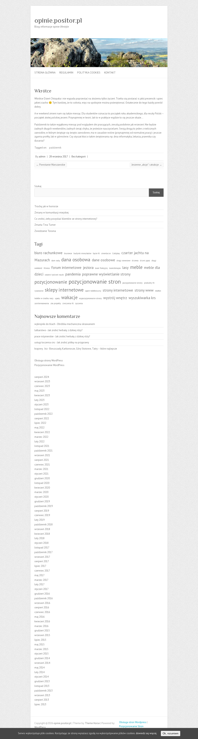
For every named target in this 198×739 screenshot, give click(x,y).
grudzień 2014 (42, 658)
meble (136, 267)
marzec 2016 (41, 626)
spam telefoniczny (93, 290)
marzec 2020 (41, 492)
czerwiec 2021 (42, 464)
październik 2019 (43, 506)
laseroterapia (115, 268)
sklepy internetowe (64, 290)
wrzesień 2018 (42, 529)
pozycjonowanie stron (95, 281)
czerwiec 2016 (42, 612)
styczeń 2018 (41, 543)
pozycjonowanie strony (132, 282)
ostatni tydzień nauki (54, 274)
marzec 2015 (41, 649)
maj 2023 (39, 390)
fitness (47, 268)
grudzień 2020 (42, 478)
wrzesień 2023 (42, 381)
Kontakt (110, 72)
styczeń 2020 (41, 496)
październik (55, 147)
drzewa (135, 260)
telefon (158, 290)
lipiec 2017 (40, 566)
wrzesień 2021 (42, 455)
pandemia (73, 274)
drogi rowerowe (123, 260)
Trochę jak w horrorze (46, 206)
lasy (125, 267)
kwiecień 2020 (42, 487)
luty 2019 (39, 519)
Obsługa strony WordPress (48, 360)
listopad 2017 (41, 547)
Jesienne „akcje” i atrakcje (146, 164)
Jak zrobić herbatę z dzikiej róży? (65, 330)
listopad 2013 (41, 686)
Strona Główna (44, 72)
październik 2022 (43, 413)
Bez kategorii (79, 156)
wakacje (69, 297)
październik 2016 (43, 598)
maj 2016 (39, 616)
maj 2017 (39, 575)
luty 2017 (39, 584)
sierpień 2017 (41, 561)
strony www (144, 290)
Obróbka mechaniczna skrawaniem (76, 324)
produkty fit (149, 282)
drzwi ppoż (145, 260)
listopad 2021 (41, 446)
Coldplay (116, 253)
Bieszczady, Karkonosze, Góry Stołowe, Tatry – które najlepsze (83, 348)
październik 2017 (43, 552)
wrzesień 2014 (42, 663)
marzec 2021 (41, 469)
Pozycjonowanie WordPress (49, 365)
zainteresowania (41, 303)
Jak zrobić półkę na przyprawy (73, 342)
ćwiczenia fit (68, 303)
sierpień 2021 (41, 460)
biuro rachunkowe (48, 252)
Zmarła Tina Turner (45, 224)
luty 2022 (39, 441)
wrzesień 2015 (42, 635)
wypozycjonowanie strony (90, 298)
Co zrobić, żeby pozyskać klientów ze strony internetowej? (65, 218)
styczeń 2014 (41, 676)
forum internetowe (66, 267)
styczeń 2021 (41, 473)
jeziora (88, 267)
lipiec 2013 (40, 704)
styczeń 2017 (41, 589)
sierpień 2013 (41, 699)
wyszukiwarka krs (142, 297)
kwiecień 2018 (42, 533)
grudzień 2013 (42, 681)
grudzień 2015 (42, 630)
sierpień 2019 (41, 510)
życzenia (79, 303)
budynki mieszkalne (82, 253)
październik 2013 (43, 690)
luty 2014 (39, 672)
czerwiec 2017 (42, 570)
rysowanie (38, 290)
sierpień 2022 (41, 418)
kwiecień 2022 (42, 432)
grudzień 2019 (42, 501)
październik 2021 (43, 450)
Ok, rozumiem (170, 733)
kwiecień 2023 (42, 395)
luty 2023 (39, 400)
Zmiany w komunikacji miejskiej (51, 212)
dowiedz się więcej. (146, 733)
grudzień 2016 (42, 593)
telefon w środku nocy (43, 298)
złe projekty (55, 303)
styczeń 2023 (41, 404)
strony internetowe (118, 290)
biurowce (68, 253)
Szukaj (37, 186)
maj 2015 (39, 644)
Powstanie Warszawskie (50, 164)
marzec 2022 (41, 437)
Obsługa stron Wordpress (132, 722)
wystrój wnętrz (115, 297)
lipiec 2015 (40, 639)
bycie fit (96, 253)
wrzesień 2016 (42, 603)
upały (57, 298)
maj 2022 (39, 427)
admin (42, 156)
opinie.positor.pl (58, 20)
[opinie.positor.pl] (99, 40)
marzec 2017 (41, 580)
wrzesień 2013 (42, 695)
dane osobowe (103, 260)
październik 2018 (43, 524)
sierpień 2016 (41, 607)
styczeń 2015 (41, 653)
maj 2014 (39, 667)
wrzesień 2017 (42, 557)
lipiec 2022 (40, 423)
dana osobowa (75, 259)
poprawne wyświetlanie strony (106, 274)
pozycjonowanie (50, 282)
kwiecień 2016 (42, 621)
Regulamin (66, 72)
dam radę (55, 260)
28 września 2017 (58, 156)
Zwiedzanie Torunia (45, 231)
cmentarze (106, 253)
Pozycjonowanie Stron (131, 726)
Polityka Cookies (88, 72)
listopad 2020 (41, 483)
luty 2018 (39, 538)
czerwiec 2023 (42, 386)
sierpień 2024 (41, 377)
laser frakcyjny (101, 268)
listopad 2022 (41, 409)
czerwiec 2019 (42, 515)
